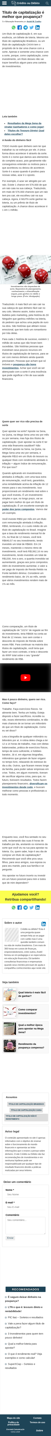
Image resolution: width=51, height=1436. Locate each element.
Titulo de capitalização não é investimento (21, 1117)
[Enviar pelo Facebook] (19, 27)
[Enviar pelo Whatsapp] (13, 27)
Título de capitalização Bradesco (26, 1104)
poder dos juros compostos (18, 509)
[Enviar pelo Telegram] (25, 27)
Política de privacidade (13, 1423)
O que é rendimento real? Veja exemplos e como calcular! (23, 1355)
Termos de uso (37, 1422)
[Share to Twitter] (31, 27)
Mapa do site (13, 1418)
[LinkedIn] (43, 924)
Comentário (12, 1215)
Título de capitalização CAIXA (26, 1110)
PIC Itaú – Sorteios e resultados (25, 1317)
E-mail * (10, 1202)
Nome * (10, 1190)
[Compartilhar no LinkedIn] (37, 27)
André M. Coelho (34, 21)
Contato (37, 1418)
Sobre (39, 1430)
